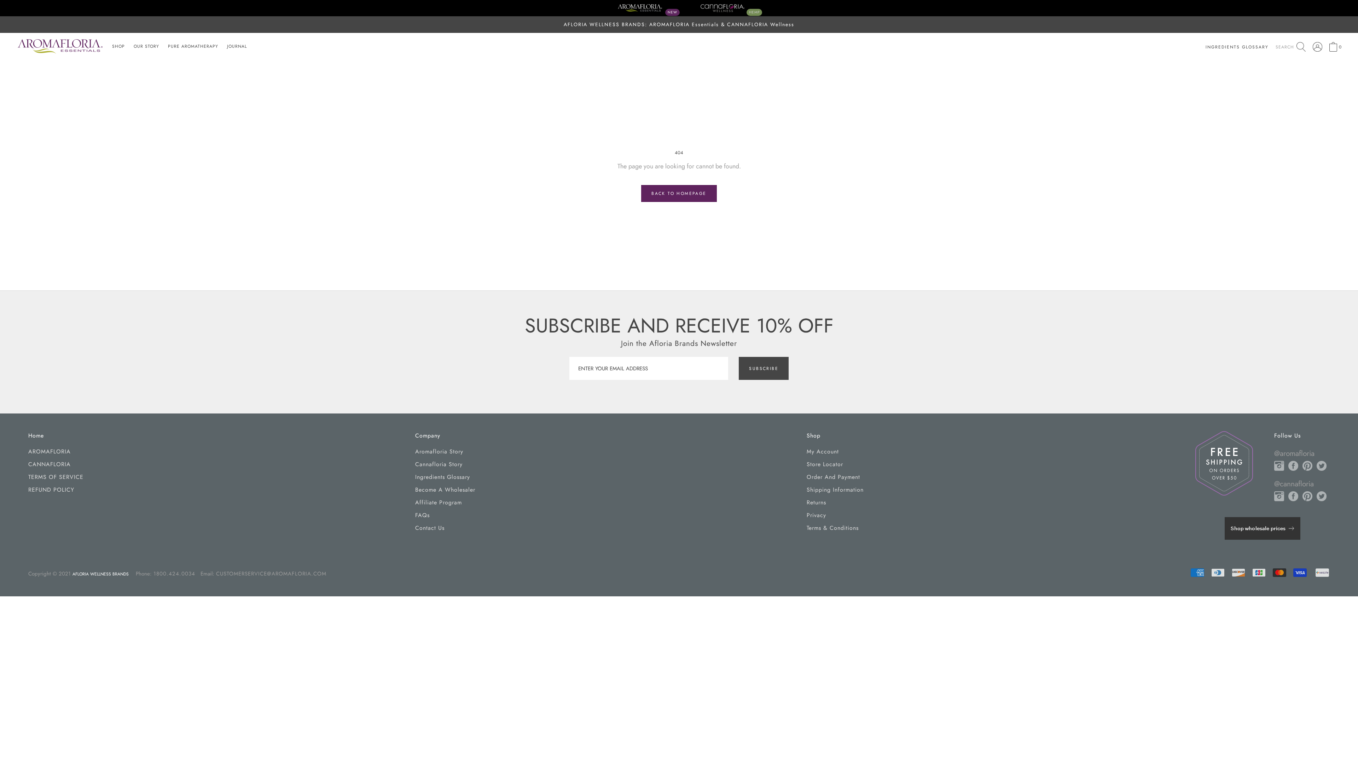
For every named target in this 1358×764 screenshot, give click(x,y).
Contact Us (430, 528)
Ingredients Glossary (442, 477)
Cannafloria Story (439, 464)
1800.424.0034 (174, 574)
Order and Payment (833, 477)
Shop (118, 46)
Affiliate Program (438, 502)
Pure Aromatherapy (193, 46)
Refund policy (51, 490)
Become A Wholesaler (445, 490)
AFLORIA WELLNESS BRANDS (100, 574)
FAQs (422, 515)
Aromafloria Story (439, 451)
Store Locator (825, 464)
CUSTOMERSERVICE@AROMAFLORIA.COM (271, 574)
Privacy (816, 515)
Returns (816, 502)
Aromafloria (49, 451)
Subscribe (763, 368)
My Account (823, 451)
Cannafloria (49, 464)
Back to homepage (678, 193)
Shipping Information (835, 490)
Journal (237, 46)
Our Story (146, 46)
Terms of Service (55, 477)
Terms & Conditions (833, 528)
